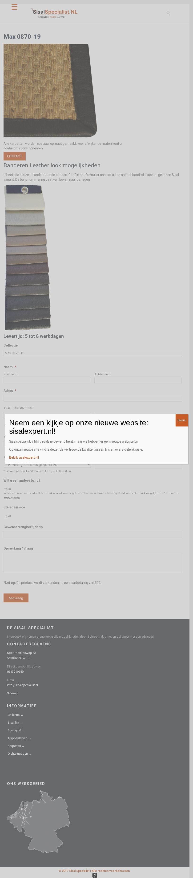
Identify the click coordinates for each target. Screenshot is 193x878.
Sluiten (181, 420)
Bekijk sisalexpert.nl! (24, 457)
